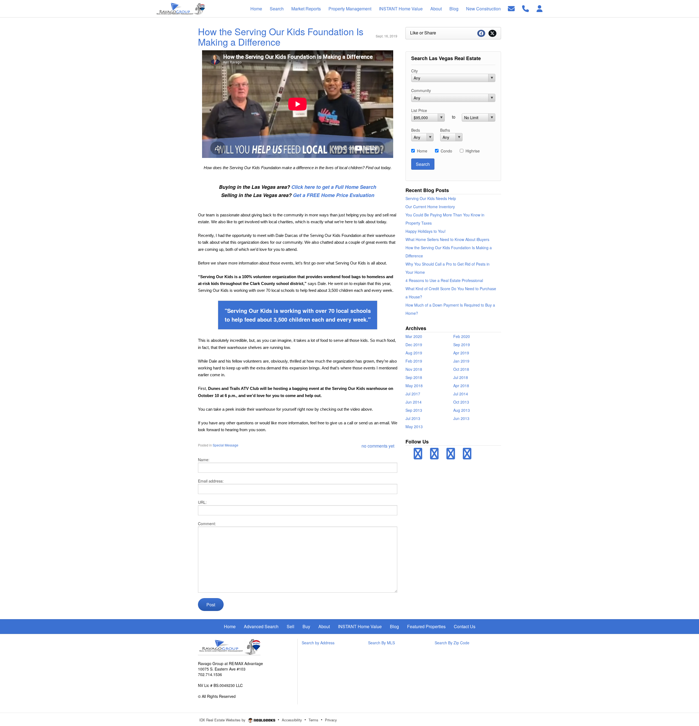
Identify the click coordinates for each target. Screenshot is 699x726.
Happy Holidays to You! (425, 231)
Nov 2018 (413, 369)
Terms (313, 719)
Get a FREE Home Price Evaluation (333, 195)
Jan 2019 (461, 361)
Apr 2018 (461, 385)
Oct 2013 (461, 402)
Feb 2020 (461, 336)
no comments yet (378, 446)
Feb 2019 (413, 361)
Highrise (473, 151)
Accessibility (292, 719)
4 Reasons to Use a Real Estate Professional (444, 280)
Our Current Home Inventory (430, 206)
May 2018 (414, 385)
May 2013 (414, 426)
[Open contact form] (511, 8)
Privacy (331, 719)
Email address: (211, 481)
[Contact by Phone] (525, 8)
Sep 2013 (413, 410)
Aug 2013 (461, 410)
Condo (446, 151)
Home (422, 151)
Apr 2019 (461, 352)
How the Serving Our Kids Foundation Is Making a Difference (280, 36)
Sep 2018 (413, 377)
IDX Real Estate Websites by (223, 719)
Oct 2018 (461, 369)
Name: (203, 459)
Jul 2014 (460, 393)
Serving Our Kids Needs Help (430, 198)
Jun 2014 (413, 402)
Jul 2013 (412, 418)
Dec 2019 (413, 344)
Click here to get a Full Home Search (333, 186)
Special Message (225, 445)
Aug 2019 (413, 352)
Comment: (207, 523)
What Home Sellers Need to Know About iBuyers (447, 239)
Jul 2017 (412, 393)
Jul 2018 (460, 377)
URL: (202, 502)
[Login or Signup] (540, 8)
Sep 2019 (461, 344)
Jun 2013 (461, 418)
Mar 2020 (413, 336)
